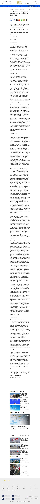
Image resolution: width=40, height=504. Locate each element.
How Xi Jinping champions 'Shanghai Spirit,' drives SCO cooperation (24, 459)
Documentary (36, 488)
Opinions (17, 6)
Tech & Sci (21, 6)
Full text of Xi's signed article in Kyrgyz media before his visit (23, 394)
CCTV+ (31, 490)
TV (33, 6)
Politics (10, 6)
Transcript (3, 490)
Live (12, 488)
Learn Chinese (14, 490)
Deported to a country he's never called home (24, 445)
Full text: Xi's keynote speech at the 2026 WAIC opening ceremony (24, 400)
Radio (30, 6)
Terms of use (12, 501)
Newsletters (29, 3)
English (3, 3)
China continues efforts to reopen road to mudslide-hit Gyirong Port (24, 465)
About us (29, 501)
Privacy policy (24, 501)
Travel (18, 486)
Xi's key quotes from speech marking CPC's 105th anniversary (24, 406)
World (8, 6)
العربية (11, 3)
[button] (11, 447)
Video (8, 488)
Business (13, 6)
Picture (3, 488)
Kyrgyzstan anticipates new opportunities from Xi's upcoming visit (24, 451)
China (5, 6)
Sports (8, 486)
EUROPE (8, 490)
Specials (24, 488)
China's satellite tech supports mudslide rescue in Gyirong (24, 472)
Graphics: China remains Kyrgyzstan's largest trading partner (19, 428)
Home (3, 6)
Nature (24, 486)
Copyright (17, 501)
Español (5, 3)
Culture (3, 486)
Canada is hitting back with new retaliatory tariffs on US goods (24, 439)
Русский (13, 3)
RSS (25, 3)
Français (8, 3)
